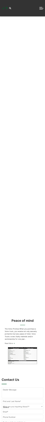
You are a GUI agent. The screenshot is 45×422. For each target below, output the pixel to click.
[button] (10, 8)
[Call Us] (3, 8)
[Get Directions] (6, 8)
